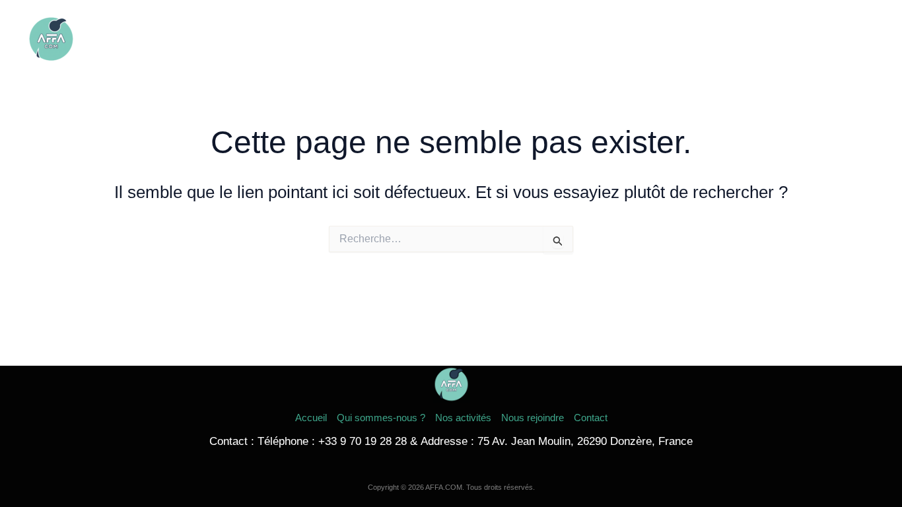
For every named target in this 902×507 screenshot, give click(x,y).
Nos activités (687, 39)
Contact (847, 39)
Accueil (503, 39)
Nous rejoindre (773, 39)
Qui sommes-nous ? (589, 39)
